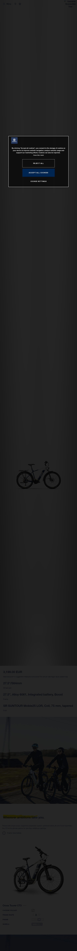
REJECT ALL (38, 163)
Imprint (42, 155)
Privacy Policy (36, 155)
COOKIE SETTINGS (38, 181)
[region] (38, 161)
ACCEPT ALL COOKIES (38, 173)
